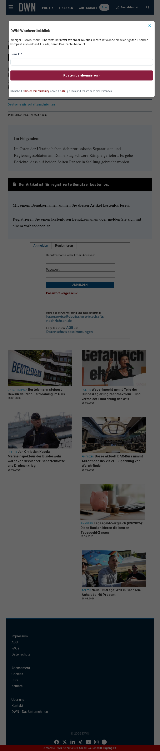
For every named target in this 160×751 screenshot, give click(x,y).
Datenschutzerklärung (37, 91)
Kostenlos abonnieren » (81, 75)
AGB (63, 91)
